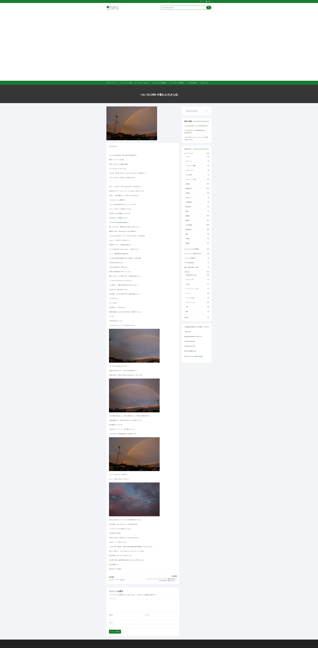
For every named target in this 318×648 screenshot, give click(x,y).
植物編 (187, 216)
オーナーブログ (188, 153)
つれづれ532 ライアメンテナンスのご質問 (196, 137)
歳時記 (187, 220)
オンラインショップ (125, 82)
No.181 (119, 222)
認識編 (187, 243)
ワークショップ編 (191, 179)
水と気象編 (189, 225)
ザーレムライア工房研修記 (159, 82)
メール (146, 615)
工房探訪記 (189, 202)
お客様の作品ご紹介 (191, 275)
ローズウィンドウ (191, 302)
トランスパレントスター (192, 289)
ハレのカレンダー (204, 82)
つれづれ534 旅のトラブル (191, 126)
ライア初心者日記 (192, 82)
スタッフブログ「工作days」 (177, 82)
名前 (111, 615)
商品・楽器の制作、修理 (191, 267)
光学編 (187, 184)
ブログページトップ (111, 82)
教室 (187, 211)
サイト (111, 623)
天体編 (187, 193)
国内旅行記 (189, 188)
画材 (187, 311)
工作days (187, 272)
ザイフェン (189, 161)
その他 (187, 284)
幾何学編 (188, 206)
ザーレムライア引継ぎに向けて (193, 253)
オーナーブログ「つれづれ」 (141, 82)
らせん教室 (189, 175)
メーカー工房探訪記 (190, 258)
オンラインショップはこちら (192, 356)
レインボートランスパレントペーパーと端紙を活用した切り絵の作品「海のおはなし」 (161, 579)
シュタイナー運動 (191, 165)
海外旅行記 (189, 229)
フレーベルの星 (190, 298)
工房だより (189, 197)
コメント (112, 598)
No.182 (124, 222)
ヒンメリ (188, 293)
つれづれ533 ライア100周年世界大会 (194, 130)
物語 (187, 234)
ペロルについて (190, 170)
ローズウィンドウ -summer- (117, 580)
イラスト (188, 156)
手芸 (187, 307)
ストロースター (190, 279)
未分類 (186, 317)
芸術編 (187, 238)
